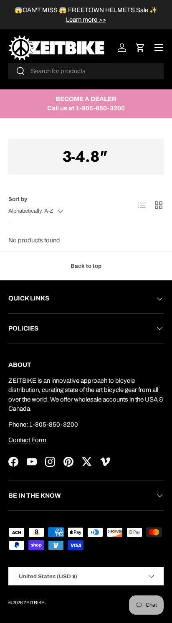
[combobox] (86, 71)
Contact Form (27, 440)
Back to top (86, 266)
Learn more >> (86, 19)
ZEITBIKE (34, 602)
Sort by (17, 199)
